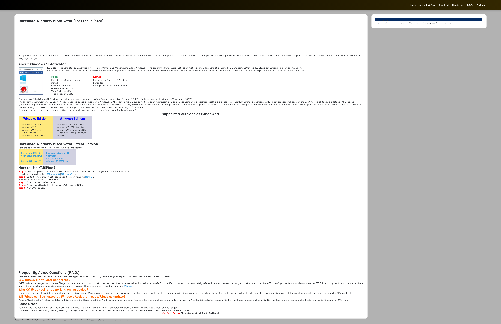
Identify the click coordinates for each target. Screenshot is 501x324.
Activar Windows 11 (31, 161)
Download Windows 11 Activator (57, 154)
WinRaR (89, 176)
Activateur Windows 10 (31, 157)
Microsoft (129, 286)
